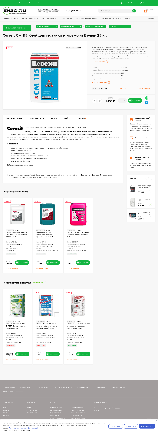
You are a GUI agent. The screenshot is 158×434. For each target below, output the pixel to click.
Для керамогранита (108, 175)
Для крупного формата (90, 175)
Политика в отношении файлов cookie (24, 428)
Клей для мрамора (50, 178)
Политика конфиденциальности (16, 430)
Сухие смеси (54, 415)
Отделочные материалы (58, 418)
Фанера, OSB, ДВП (77, 415)
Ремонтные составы (77, 410)
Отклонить (131, 426)
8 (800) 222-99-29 (25, 387)
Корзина (29, 407)
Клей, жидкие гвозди (78, 418)
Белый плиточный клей (25, 175)
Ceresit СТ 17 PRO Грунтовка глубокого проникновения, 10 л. (78, 234)
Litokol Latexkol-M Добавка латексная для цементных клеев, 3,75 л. (16, 234)
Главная (6, 3)
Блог (14, 3)
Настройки (115, 426)
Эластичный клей (73, 175)
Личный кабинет (32, 410)
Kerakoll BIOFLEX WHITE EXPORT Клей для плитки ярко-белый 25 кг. (16, 326)
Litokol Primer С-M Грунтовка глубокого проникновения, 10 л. (45, 234)
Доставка (41, 3)
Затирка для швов (56, 410)
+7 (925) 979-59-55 (42, 387)
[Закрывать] (156, 420)
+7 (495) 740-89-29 (73, 11)
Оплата (32, 3)
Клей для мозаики (13, 178)
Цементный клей (57, 175)
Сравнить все (38, 283)
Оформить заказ (32, 413)
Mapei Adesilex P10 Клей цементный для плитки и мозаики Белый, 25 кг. (46, 326)
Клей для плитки (43, 175)
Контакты (22, 3)
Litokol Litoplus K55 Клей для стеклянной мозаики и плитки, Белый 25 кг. (78, 326)
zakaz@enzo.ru (101, 387)
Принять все (147, 426)
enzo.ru (117, 408)
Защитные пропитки (77, 407)
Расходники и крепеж (78, 413)
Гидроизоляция (55, 413)
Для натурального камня (31, 178)
